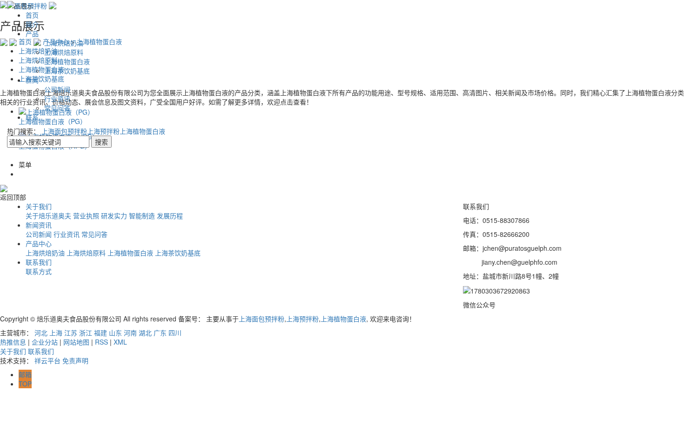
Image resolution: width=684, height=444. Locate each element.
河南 (130, 332)
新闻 (32, 80)
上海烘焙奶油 (63, 42)
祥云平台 (47, 360)
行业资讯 (57, 98)
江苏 (70, 332)
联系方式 (39, 271)
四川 (174, 332)
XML (120, 341)
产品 (32, 33)
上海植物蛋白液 (67, 61)
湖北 (145, 332)
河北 (40, 332)
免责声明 (75, 360)
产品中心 (39, 243)
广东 (160, 332)
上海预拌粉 (103, 131)
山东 (115, 332)
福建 (100, 332)
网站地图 (76, 341)
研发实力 (114, 215)
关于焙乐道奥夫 (48, 215)
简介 (32, 24)
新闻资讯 (39, 224)
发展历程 (170, 215)
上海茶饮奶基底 (67, 70)
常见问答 (57, 107)
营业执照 (86, 215)
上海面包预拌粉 (64, 131)
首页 (32, 15)
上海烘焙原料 (63, 52)
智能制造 (142, 215)
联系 (32, 117)
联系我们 (39, 262)
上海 (55, 332)
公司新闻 (57, 89)
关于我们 (39, 206)
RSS (101, 341)
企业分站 (45, 341)
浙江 (85, 332)
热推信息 (13, 341)
